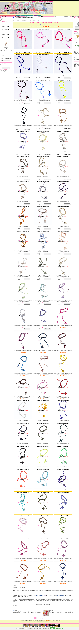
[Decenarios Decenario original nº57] (63, 124)
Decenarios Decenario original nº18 (23, 469)
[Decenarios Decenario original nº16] (43, 465)
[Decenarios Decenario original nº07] (23, 395)
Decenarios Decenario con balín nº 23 (43, 80)
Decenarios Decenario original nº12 (43, 423)
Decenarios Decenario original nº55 (43, 469)
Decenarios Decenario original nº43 (23, 538)
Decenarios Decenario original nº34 (23, 354)
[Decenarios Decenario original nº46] (43, 534)
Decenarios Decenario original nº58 (63, 561)
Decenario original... (5, 23)
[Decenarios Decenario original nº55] (43, 488)
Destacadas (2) (2, 71)
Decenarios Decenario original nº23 (43, 231)
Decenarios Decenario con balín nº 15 (23, 105)
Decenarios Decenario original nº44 (43, 538)
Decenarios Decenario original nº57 (63, 105)
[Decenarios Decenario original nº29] (43, 299)
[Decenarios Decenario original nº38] (63, 324)
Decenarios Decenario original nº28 (23, 281)
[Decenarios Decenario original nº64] (43, 124)
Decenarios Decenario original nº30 (43, 354)
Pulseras (1, 18)
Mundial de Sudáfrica (60, 595)
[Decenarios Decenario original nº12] (43, 442)
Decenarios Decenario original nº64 (43, 105)
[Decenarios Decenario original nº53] (63, 175)
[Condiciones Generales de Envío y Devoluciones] (76, 42)
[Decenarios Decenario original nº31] (63, 299)
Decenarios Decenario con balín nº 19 (23, 29)
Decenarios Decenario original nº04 (43, 377)
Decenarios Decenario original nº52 (63, 492)
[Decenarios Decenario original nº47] (23, 175)
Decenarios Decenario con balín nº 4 (43, 29)
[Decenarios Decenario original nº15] (23, 465)
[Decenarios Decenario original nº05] (63, 395)
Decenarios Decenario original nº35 (23, 306)
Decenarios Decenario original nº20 (63, 206)
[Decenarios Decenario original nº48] (23, 534)
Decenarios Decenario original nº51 (43, 492)
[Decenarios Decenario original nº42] (63, 534)
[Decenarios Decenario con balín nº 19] (23, 48)
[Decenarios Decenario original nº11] (23, 442)
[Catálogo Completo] (35, 618)
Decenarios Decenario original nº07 (23, 377)
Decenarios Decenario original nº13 (63, 423)
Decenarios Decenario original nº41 (43, 131)
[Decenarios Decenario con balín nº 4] (43, 48)
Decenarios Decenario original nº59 (23, 131)
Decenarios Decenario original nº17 (63, 446)
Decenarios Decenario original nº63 (43, 561)
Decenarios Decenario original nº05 (63, 377)
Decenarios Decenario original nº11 (23, 423)
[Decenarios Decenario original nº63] (43, 580)
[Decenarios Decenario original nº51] (43, 511)
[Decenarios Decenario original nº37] (43, 324)
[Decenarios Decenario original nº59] (23, 150)
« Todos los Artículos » (3, 70)
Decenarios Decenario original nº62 (23, 561)
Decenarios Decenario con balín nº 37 (23, 54)
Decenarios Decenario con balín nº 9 (63, 54)
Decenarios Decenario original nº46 (43, 515)
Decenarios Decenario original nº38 (63, 306)
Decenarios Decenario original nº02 (43, 400)
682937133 (23, 16)
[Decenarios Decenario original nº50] (23, 511)
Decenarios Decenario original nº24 (63, 231)
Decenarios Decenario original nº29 (43, 281)
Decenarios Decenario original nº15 (23, 446)
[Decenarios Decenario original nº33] (63, 349)
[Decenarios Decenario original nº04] (43, 395)
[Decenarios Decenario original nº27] (63, 274)
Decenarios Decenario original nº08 (43, 181)
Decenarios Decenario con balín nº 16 (63, 80)
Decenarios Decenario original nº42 (63, 515)
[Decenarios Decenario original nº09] (63, 200)
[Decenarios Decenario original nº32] (43, 349)
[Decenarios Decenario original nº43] (23, 557)
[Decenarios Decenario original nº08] (43, 200)
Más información (59, 628)
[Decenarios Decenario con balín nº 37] (23, 73)
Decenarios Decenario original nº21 (23, 231)
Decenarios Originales (3, 20)
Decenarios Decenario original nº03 (23, 206)
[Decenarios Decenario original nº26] (43, 274)
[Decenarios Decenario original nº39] (23, 349)
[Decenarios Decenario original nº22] (63, 372)
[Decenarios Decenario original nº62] (23, 580)
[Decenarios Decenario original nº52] (63, 511)
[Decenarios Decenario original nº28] (23, 299)
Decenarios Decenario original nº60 (63, 538)
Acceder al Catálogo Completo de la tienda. (44, 618)
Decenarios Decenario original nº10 (63, 400)
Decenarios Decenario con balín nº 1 (43, 54)
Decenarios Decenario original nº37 (43, 306)
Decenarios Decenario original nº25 (23, 256)
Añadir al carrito (27, 52)
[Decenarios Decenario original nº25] (23, 274)
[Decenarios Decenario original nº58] (63, 580)
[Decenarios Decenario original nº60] (63, 557)
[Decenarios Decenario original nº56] (63, 488)
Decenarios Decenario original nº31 (63, 281)
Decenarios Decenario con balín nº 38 (63, 29)
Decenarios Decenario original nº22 (63, 354)
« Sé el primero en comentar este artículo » (43, 604)
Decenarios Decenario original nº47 (23, 156)
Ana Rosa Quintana (39, 595)
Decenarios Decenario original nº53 (63, 156)
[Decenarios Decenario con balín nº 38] (63, 48)
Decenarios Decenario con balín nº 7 (23, 80)
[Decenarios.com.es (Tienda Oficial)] (26, 14)
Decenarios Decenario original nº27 (63, 256)
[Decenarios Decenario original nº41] (43, 150)
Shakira (45, 595)
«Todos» (1, 19)
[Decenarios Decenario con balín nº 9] (63, 73)
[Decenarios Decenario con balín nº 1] (43, 73)
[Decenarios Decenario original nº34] (23, 372)
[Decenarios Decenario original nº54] (23, 200)
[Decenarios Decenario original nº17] (63, 465)
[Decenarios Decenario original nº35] (23, 324)
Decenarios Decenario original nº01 (23, 400)
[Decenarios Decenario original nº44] (43, 557)
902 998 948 (10, 16)
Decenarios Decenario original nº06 (43, 206)
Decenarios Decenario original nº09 (63, 181)
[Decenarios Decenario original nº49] (43, 175)
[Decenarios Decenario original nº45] (63, 150)
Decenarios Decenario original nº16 (43, 446)
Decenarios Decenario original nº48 (23, 515)
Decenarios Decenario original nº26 (43, 256)
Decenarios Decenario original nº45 (63, 131)
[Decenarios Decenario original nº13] (63, 442)
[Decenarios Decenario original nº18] (23, 488)
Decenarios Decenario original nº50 (23, 492)
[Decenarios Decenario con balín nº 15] (23, 124)
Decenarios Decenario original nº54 (23, 181)
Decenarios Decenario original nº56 (63, 469)
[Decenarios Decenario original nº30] (43, 372)
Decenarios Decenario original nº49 (43, 156)
